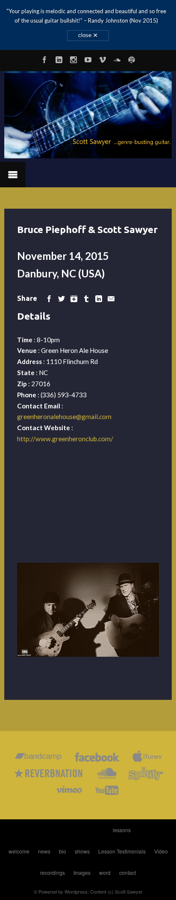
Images (82, 872)
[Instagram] (73, 58)
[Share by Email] (111, 298)
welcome (19, 851)
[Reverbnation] (49, 775)
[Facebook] (44, 58)
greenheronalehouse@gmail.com (64, 416)
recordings (52, 872)
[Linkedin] (59, 58)
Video (161, 851)
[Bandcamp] (38, 758)
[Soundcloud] (117, 58)
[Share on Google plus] (73, 298)
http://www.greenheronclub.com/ (65, 439)
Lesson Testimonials (122, 851)
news (44, 851)
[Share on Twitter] (61, 298)
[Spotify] (131, 58)
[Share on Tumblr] (86, 298)
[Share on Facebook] (49, 298)
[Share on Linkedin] (98, 298)
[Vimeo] (102, 58)
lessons (122, 829)
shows (82, 851)
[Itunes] (147, 758)
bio (62, 851)
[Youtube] (88, 58)
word (105, 872)
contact (127, 872)
